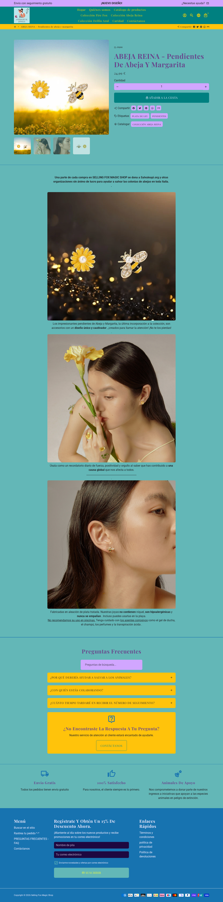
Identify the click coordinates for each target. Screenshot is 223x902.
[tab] (111, 678)
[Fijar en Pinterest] (201, 26)
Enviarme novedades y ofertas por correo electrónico (83, 863)
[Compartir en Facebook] (194, 26)
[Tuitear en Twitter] (198, 26)
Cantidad (119, 80)
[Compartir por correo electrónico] (208, 26)
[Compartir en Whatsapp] (204, 26)
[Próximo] (104, 87)
